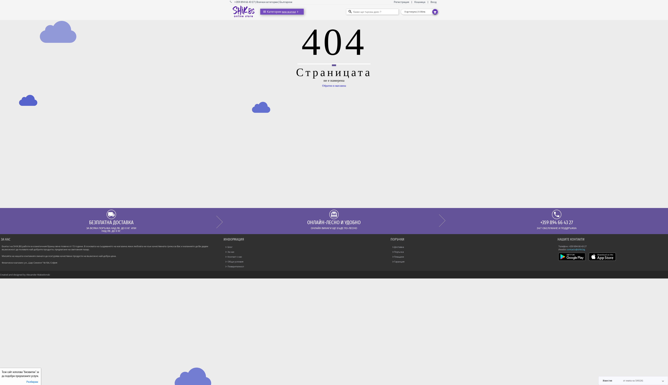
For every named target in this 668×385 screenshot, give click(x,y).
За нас (230, 251)
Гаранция (399, 261)
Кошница (420, 2)
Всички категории (267, 2)
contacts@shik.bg (576, 249)
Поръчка (399, 251)
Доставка (399, 247)
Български (286, 2)
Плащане (399, 256)
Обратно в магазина (334, 85)
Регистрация (402, 2)
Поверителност (235, 266)
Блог (230, 247)
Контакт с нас (234, 256)
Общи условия (235, 261)
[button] (633, 380)
